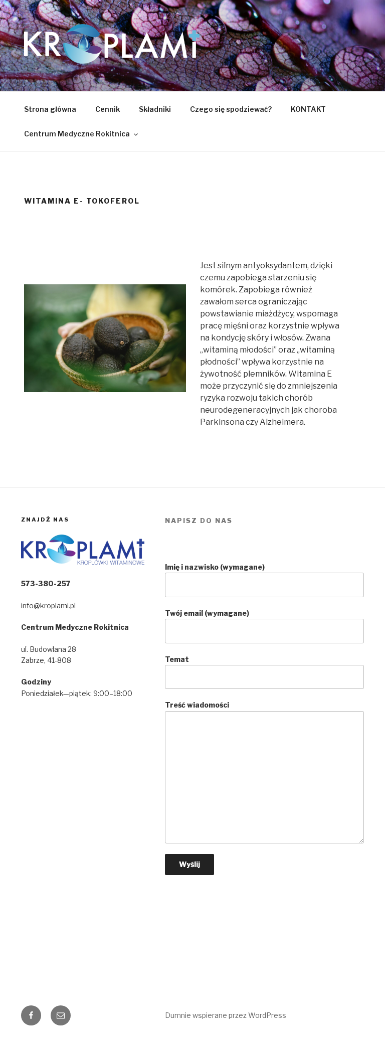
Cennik (107, 109)
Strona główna (50, 109)
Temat (177, 659)
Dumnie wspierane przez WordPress (225, 1015)
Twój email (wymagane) (207, 613)
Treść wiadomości (197, 705)
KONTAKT (308, 109)
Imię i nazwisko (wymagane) (215, 567)
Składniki (155, 109)
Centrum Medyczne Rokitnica (77, 133)
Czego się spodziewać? (231, 109)
